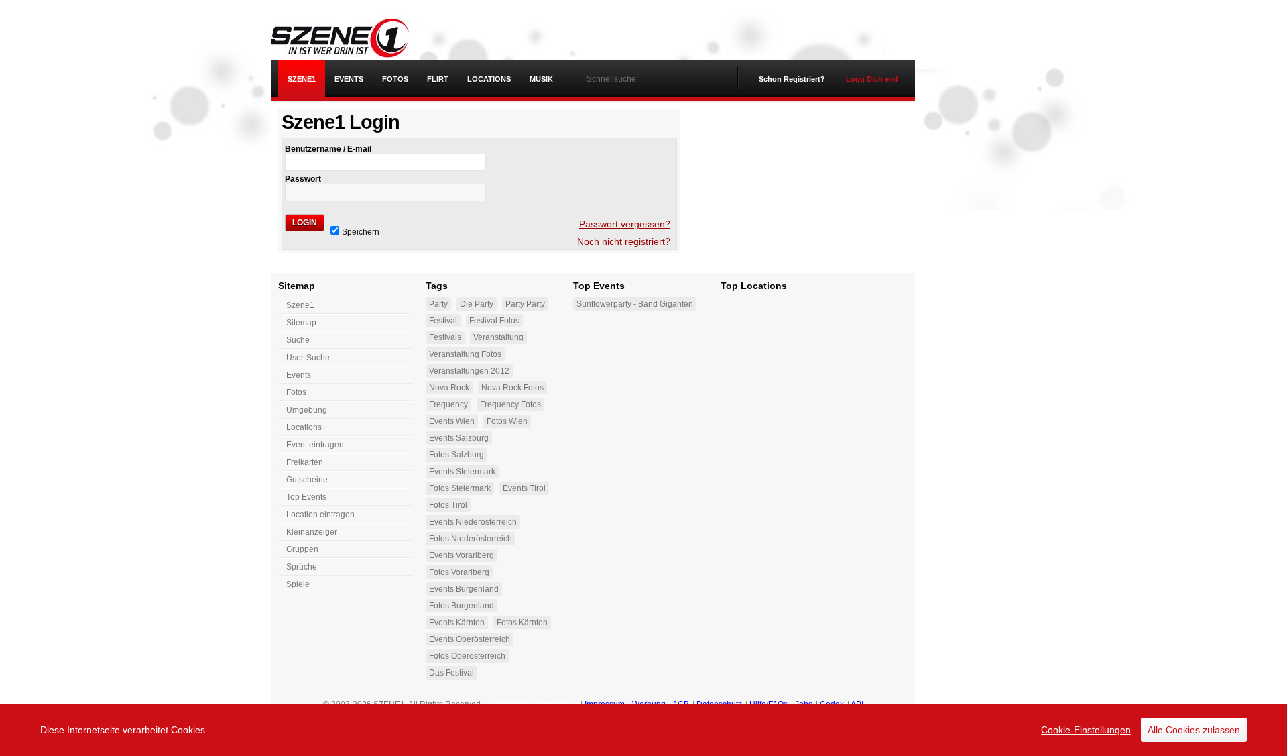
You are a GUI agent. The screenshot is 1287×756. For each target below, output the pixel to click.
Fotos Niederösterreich (470, 538)
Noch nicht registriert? (623, 241)
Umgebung (306, 410)
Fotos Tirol (448, 505)
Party (438, 304)
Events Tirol (524, 488)
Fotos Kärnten (522, 622)
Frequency (448, 404)
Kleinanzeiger (311, 532)
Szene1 (300, 305)
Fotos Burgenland (461, 605)
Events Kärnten (457, 622)
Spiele (298, 584)
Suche (298, 340)
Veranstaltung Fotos (465, 354)
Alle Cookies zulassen (1194, 729)
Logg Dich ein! (872, 79)
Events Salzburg (459, 438)
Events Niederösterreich (473, 522)
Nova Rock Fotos (512, 387)
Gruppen (302, 549)
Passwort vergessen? (624, 224)
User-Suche (308, 357)
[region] (643, 730)
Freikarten (304, 462)
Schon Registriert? (792, 79)
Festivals (445, 337)
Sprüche (301, 567)
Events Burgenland (464, 589)
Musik (541, 79)
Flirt (437, 79)
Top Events (306, 497)
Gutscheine (307, 479)
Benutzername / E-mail (328, 149)
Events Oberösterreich (469, 639)
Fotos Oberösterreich (467, 656)
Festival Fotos (494, 320)
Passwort (303, 179)
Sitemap (301, 322)
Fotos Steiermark (460, 488)
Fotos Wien (507, 421)
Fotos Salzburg (456, 455)
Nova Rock (449, 387)
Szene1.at (350, 37)
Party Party (525, 304)
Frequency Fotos (510, 404)
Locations (489, 79)
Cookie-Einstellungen (1086, 729)
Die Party (476, 304)
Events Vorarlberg (461, 555)
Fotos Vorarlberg (459, 572)
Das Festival (451, 673)
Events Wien (452, 421)
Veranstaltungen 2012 (469, 371)
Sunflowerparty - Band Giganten (634, 304)
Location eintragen (320, 514)
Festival (443, 320)
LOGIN (304, 222)
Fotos (395, 79)
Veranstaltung (498, 337)
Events (348, 79)
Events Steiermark (462, 471)
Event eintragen (315, 444)
